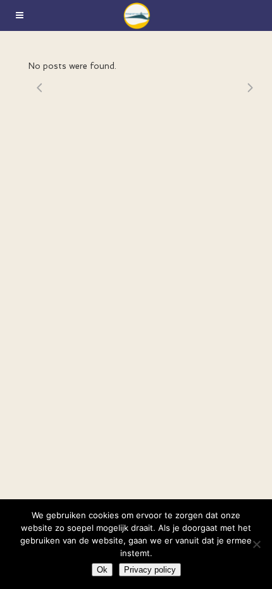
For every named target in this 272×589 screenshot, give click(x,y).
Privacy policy (150, 569)
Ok (102, 569)
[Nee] (256, 544)
